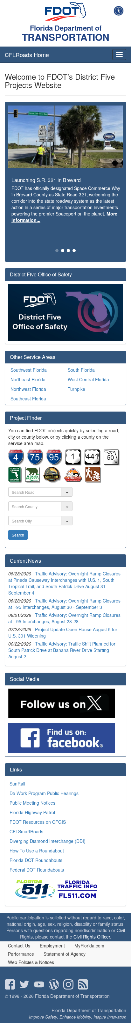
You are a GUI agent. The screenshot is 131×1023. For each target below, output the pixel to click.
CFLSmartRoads (26, 831)
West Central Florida (88, 379)
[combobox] (34, 492)
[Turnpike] (15, 481)
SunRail (17, 783)
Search (18, 534)
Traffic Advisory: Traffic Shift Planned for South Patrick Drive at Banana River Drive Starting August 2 (61, 650)
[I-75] (35, 463)
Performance (21, 954)
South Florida (81, 370)
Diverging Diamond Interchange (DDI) (48, 841)
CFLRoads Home (27, 54)
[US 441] (92, 463)
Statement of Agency (65, 954)
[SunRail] (52, 481)
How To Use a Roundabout (37, 850)
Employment (52, 945)
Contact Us (19, 945)
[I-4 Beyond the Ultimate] (73, 481)
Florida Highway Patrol (32, 812)
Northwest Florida (28, 389)
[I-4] (16, 463)
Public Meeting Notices (32, 803)
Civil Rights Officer (91, 936)
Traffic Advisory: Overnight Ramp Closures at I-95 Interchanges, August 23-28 (64, 618)
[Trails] (93, 481)
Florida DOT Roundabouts (36, 860)
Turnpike (76, 389)
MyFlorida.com (89, 945)
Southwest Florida (28, 370)
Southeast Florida (28, 398)
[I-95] (54, 463)
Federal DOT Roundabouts (37, 869)
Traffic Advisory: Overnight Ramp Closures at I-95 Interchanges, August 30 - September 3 (64, 603)
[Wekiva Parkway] (32, 481)
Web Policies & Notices (31, 962)
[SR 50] (112, 463)
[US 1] (73, 463)
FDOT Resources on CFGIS (38, 822)
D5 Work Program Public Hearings (44, 793)
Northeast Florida (27, 379)
